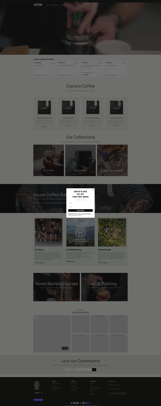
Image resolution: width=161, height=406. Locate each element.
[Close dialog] (93, 189)
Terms (81, 215)
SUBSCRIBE (80, 210)
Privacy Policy (77, 215)
